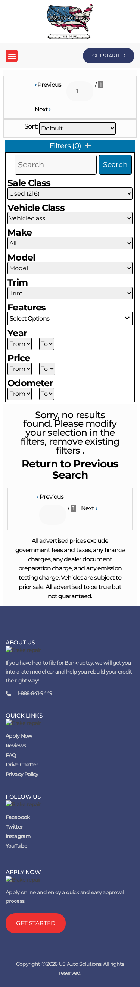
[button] (12, 56)
